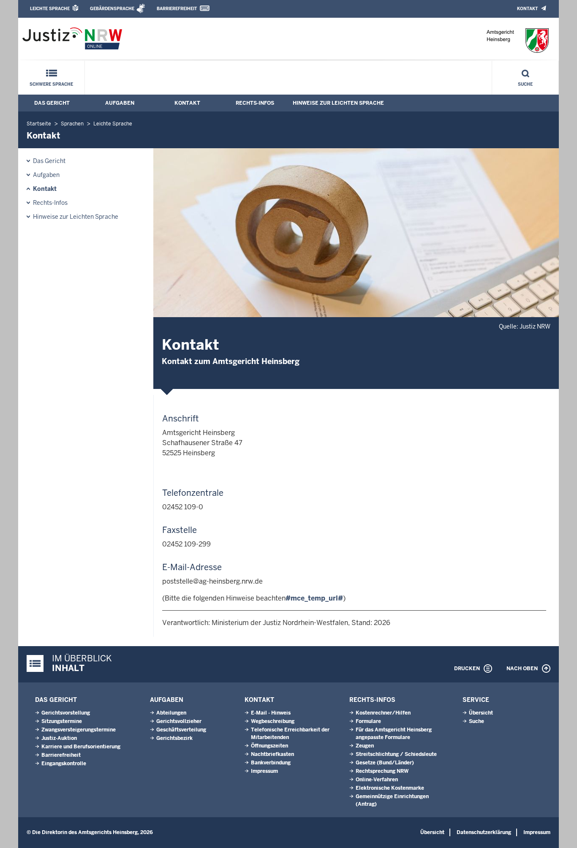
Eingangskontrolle (63, 763)
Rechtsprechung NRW (382, 771)
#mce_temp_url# (314, 598)
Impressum (264, 771)
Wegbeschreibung (272, 721)
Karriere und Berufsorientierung (80, 746)
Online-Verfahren (377, 779)
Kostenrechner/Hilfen (383, 712)
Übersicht (481, 712)
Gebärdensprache (112, 8)
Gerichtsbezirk (174, 738)
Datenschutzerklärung (484, 832)
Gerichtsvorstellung (65, 712)
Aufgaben (119, 103)
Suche (525, 84)
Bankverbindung (271, 762)
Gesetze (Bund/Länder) (385, 762)
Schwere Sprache (51, 84)
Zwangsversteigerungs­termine (78, 729)
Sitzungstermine (61, 721)
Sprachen (72, 123)
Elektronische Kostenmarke (390, 788)
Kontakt (527, 8)
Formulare (368, 721)
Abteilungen (171, 712)
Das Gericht (52, 103)
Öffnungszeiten (269, 745)
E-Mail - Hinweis (271, 712)
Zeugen (365, 745)
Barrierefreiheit (177, 8)
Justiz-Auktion (59, 738)
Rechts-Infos (255, 103)
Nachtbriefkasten (272, 754)
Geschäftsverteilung (181, 729)
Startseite (39, 123)
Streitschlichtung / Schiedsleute (396, 754)
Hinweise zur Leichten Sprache (338, 103)
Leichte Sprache (50, 8)
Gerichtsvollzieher (178, 721)
